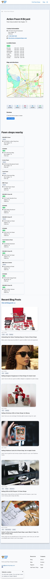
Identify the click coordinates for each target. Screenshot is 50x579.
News (41, 564)
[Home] (2, 11)
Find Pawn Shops (36, 2)
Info (7, 334)
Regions (32, 564)
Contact (42, 562)
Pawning (11, 334)
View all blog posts (7, 303)
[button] (25, 81)
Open (8, 45)
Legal (41, 567)
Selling (6, 373)
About (41, 559)
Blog (44, 2)
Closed (4, 139)
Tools (3, 334)
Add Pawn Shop (34, 567)
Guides (14, 529)
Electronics (12, 488)
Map (31, 562)
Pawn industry (8, 529)
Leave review (10, 118)
